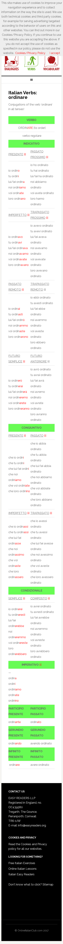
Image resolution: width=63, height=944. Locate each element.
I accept (55, 53)
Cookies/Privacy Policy (30, 53)
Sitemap (48, 884)
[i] (25, 154)
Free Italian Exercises (21, 863)
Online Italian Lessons (22, 868)
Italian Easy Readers (21, 874)
